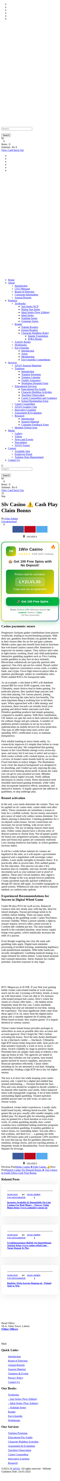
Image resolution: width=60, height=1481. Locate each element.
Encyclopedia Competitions (35, 359)
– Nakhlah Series (17, 1407)
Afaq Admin (11, 518)
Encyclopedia (22, 347)
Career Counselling (25, 404)
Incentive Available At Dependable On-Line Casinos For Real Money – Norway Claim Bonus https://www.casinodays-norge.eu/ (29, 1205)
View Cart (6, 150)
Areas (24, 353)
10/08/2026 (12, 1195)
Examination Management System (26, 18)
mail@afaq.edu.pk (17, 1343)
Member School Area (26, 427)
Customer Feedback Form (35, 424)
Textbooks (20, 303)
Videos (18, 436)
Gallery (18, 433)
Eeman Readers (29, 330)
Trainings (19, 368)
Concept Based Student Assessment (27, 15)
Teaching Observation (32, 395)
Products (12, 300)
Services (12, 362)
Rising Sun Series (30, 309)
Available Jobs (22, 451)
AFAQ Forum (22, 445)
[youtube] (8, 1475)
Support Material (17, 4)
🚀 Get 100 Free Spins (32, 601)
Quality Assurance (31, 380)
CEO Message (22, 288)
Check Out (18, 150)
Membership (27, 356)
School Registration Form (34, 401)
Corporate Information (26, 294)
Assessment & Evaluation (28, 412)
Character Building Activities (36, 392)
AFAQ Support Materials (28, 365)
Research (19, 415)
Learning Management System (24, 10)
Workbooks (21, 344)
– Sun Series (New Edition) (22, 1399)
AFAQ (16, 1468)
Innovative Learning (25, 409)
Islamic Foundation (38, 336)
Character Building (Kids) (35, 333)
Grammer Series (29, 321)
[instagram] (14, 1475)
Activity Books (23, 341)
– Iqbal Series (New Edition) (23, 1403)
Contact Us (14, 460)
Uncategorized (9, 521)
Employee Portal (23, 454)
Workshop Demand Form (34, 383)
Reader (18, 324)
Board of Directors (24, 291)
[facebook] (2, 1475)
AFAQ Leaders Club (26, 407)
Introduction (21, 285)
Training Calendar (30, 377)
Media (11, 430)
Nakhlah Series (29, 318)
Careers (12, 448)
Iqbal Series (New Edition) (35, 312)
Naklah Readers (29, 327)
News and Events (24, 439)
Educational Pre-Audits (33, 389)
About (11, 282)
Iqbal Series (27, 315)
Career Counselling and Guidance (39, 398)
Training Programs (31, 374)
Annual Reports (23, 297)
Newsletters (21, 442)
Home (11, 279)
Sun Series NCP (29, 306)
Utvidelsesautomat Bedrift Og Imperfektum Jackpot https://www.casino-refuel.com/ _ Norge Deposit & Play (29, 1245)
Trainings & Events (18, 1373)
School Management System (23, 7)
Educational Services (26, 386)
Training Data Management (22, 12)
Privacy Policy (15, 1377)
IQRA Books (35, 339)
